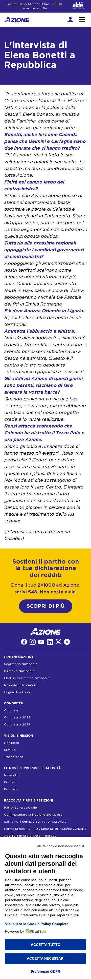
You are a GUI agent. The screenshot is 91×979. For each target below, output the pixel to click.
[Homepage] (16, 19)
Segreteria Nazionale (20, 663)
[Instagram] (33, 642)
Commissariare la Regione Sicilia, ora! (33, 814)
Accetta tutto (45, 945)
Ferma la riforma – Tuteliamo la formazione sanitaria (45, 828)
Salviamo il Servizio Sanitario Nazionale (35, 821)
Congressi (11, 710)
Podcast (10, 782)
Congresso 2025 (17, 724)
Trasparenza (13, 756)
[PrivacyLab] (35, 931)
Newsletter (12, 775)
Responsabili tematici (20, 685)
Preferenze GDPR (45, 971)
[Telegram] (67, 642)
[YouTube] (41, 642)
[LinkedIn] (50, 642)
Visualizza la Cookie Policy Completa (37, 924)
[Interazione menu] (82, 20)
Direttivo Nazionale (19, 670)
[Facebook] (24, 642)
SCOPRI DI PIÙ (45, 606)
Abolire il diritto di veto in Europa (30, 835)
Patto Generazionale (20, 807)
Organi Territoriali (17, 692)
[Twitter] (58, 642)
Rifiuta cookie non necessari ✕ (60, 846)
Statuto (10, 749)
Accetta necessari (45, 958)
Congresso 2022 (17, 717)
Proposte (11, 789)
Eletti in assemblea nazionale (27, 678)
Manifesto (11, 742)
